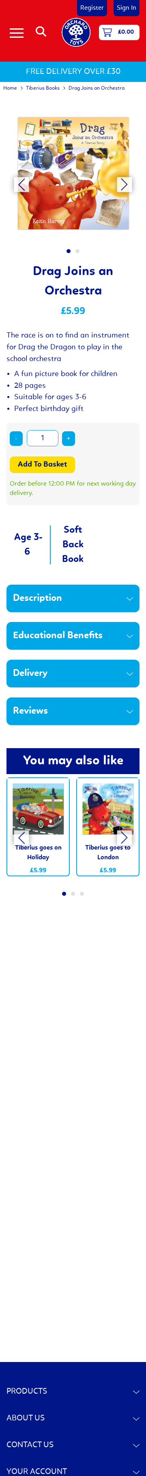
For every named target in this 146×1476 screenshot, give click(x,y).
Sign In (126, 8)
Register (92, 8)
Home (10, 88)
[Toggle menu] (16, 32)
